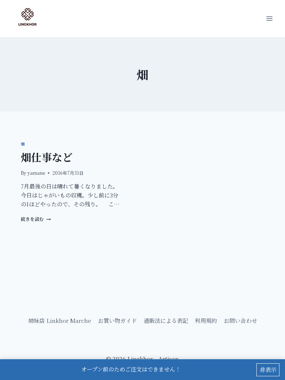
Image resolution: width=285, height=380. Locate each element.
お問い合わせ (240, 320)
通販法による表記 (166, 320)
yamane (36, 173)
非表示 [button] (268, 369)
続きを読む (35, 219)
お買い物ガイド (117, 320)
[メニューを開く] (269, 18)
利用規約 (206, 320)
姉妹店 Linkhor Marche (59, 320)
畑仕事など (47, 157)
